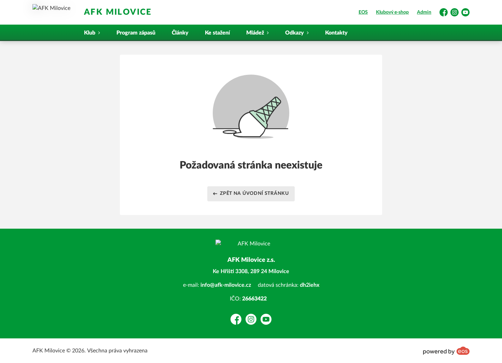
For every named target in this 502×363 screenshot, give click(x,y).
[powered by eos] (446, 351)
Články (180, 33)
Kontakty (336, 33)
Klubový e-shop (392, 12)
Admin (424, 12)
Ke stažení (217, 33)
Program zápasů (135, 33)
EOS (363, 12)
